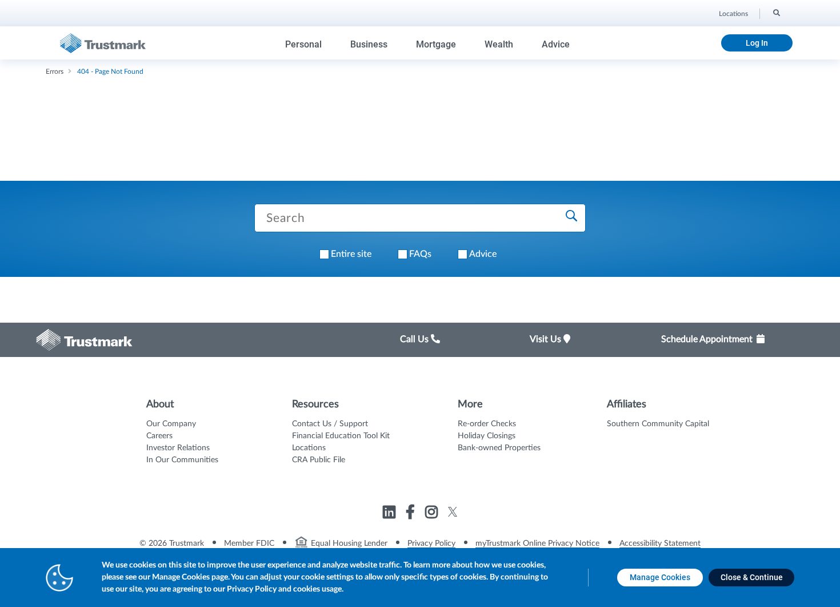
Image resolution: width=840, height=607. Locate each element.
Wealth (499, 44)
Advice (556, 44)
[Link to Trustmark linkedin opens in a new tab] (390, 513)
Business (368, 44)
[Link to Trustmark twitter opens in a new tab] (453, 512)
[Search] (775, 12)
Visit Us (546, 339)
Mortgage (436, 44)
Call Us (415, 339)
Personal (303, 44)
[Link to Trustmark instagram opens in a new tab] (433, 513)
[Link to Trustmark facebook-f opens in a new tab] (412, 513)
